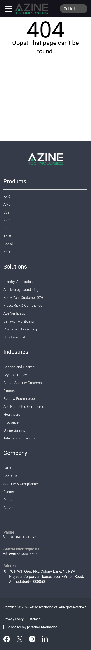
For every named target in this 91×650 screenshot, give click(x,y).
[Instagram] (32, 640)
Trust (7, 236)
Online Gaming (14, 430)
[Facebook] (7, 640)
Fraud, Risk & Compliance (23, 305)
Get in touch (74, 9)
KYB (7, 252)
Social (8, 244)
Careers (10, 508)
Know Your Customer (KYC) (25, 298)
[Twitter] (19, 640)
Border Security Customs (23, 383)
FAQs (7, 468)
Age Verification (15, 313)
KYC (7, 220)
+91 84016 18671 (23, 537)
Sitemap (35, 619)
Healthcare (12, 414)
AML (7, 204)
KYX (7, 196)
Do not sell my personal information (31, 627)
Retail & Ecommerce (19, 399)
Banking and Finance (19, 367)
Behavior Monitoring (19, 321)
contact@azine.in (23, 554)
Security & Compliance (21, 484)
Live (7, 228)
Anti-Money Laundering (21, 290)
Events (9, 492)
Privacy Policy (14, 619)
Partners (10, 500)
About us (10, 476)
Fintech (9, 391)
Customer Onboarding (20, 329)
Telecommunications (19, 438)
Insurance (11, 422)
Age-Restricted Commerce (24, 407)
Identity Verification (18, 282)
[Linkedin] (45, 640)
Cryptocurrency (15, 375)
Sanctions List (14, 337)
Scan (7, 212)
